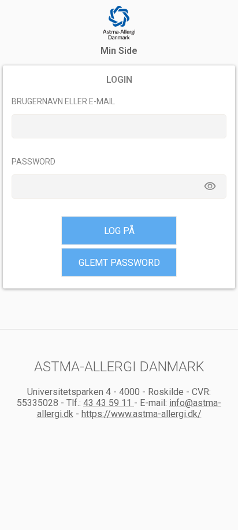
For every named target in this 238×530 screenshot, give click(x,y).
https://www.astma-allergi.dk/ (141, 413)
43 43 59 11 (108, 402)
